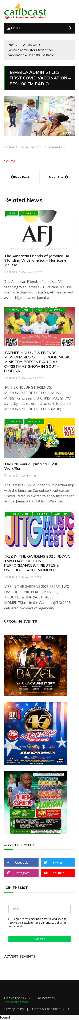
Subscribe (39, 938)
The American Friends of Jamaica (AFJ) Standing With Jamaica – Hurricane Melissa (38, 260)
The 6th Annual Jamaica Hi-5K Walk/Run (31, 466)
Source (9, 161)
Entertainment (18, 310)
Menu (15, 28)
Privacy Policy (14, 1008)
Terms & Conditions (45, 1008)
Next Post (57, 177)
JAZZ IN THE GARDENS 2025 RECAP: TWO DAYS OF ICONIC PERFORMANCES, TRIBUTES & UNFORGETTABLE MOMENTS (37, 563)
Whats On (28, 213)
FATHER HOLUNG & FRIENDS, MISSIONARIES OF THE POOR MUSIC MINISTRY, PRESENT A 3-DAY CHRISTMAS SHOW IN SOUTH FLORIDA (37, 361)
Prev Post (21, 177)
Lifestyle (14, 421)
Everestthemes (16, 1002)
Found (5, 1017)
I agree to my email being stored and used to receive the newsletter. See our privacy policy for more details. (37, 922)
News (11, 213)
